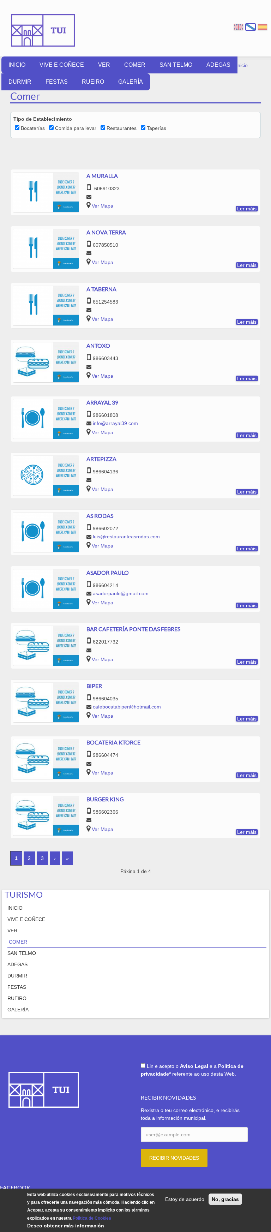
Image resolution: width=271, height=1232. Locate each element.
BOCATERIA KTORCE (113, 742)
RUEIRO (93, 82)
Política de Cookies (92, 1218)
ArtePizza (101, 458)
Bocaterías (33, 128)
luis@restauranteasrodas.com (126, 536)
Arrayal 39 (102, 402)
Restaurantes (122, 128)
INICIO (16, 65)
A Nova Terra (106, 232)
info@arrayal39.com (115, 423)
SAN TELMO (175, 65)
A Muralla (102, 175)
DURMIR (19, 82)
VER (104, 65)
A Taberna (101, 289)
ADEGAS (218, 65)
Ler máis (247, 208)
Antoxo (98, 345)
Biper (94, 685)
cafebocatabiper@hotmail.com (127, 707)
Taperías (156, 128)
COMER (134, 65)
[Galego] (250, 27)
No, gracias (225, 1199)
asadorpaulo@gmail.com (121, 593)
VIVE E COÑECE (62, 65)
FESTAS (57, 82)
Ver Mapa (102, 206)
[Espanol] (262, 27)
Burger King (105, 799)
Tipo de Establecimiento (42, 119)
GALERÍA (130, 82)
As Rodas (99, 515)
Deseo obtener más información (65, 1225)
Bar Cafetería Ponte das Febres (133, 629)
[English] (238, 27)
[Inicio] (43, 25)
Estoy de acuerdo (184, 1199)
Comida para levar (75, 128)
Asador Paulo (107, 572)
